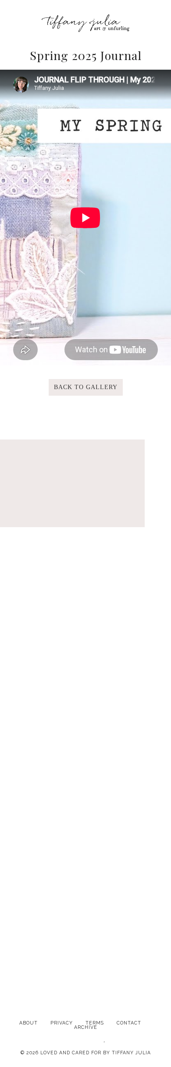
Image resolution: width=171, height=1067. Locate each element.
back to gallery (86, 387)
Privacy (61, 1022)
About (28, 1022)
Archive (85, 1027)
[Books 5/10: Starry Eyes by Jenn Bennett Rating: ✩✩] (85, 730)
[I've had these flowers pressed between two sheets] (85, 930)
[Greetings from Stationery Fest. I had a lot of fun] (85, 830)
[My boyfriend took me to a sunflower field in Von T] (85, 629)
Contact (129, 1022)
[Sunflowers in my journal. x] (85, 530)
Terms (95, 1022)
